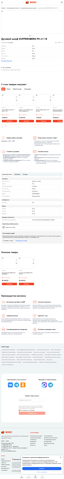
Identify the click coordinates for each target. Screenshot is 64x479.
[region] (32, 89)
